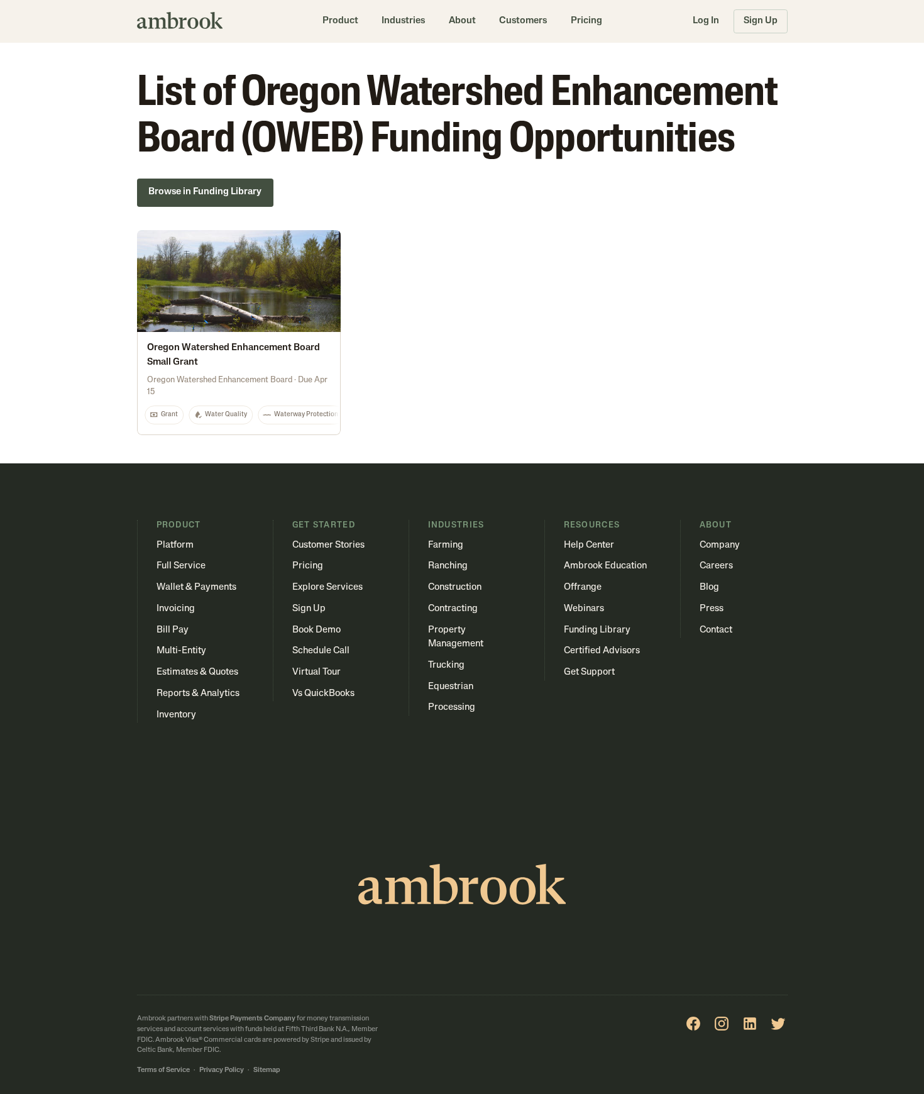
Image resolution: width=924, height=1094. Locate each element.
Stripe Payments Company (252, 1018)
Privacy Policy (221, 1070)
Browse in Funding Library (204, 192)
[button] (340, 21)
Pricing (586, 21)
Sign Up (761, 21)
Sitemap (266, 1070)
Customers (523, 21)
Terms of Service (163, 1070)
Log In (706, 21)
